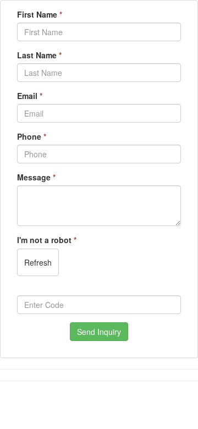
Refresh (38, 262)
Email (29, 95)
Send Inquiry (99, 331)
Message (36, 177)
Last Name (39, 55)
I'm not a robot (46, 239)
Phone (31, 136)
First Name (39, 14)
